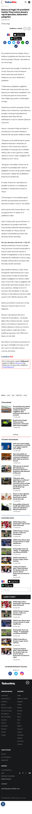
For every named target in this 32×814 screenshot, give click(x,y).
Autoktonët (4, 695)
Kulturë (19, 726)
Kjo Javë (3, 704)
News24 (3, 754)
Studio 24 (3, 729)
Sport (19, 720)
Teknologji (20, 735)
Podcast (3, 723)
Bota (18, 723)
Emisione (19, 744)
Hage (13, 395)
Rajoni (19, 717)
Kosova (7, 6)
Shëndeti (19, 738)
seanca (25, 395)
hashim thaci (19, 395)
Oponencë (4, 720)
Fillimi (2, 6)
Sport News (4, 726)
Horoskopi (20, 741)
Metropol (20, 729)
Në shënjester (5, 714)
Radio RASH (4, 760)
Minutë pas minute (22, 698)
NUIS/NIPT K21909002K (8, 776)
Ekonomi (19, 711)
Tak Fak (3, 732)
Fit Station (4, 701)
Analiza (19, 732)
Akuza (8, 395)
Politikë (19, 704)
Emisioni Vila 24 (5, 698)
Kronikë (19, 707)
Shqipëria (20, 701)
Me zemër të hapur (6, 711)
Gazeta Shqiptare (6, 757)
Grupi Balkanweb (8, 367)
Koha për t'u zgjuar (6, 707)
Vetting (3, 735)
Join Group (19, 363)
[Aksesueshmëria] (3, 804)
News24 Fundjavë (6, 717)
